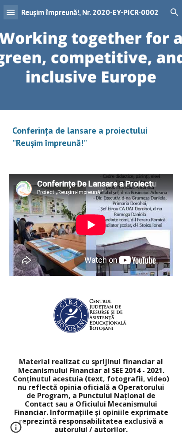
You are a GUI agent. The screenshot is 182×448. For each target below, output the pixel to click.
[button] (10, 12)
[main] (91, 137)
